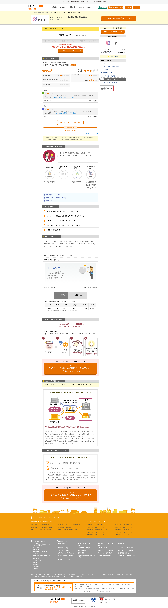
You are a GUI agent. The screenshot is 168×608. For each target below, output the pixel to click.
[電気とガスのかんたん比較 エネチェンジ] (37, 7)
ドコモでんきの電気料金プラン (105, 553)
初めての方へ (103, 7)
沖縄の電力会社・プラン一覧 (122, 534)
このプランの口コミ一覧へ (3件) (71, 122)
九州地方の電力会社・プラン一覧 (123, 532)
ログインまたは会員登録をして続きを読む (63, 97)
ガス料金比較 (121, 543)
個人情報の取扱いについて (114, 574)
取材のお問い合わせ (54, 576)
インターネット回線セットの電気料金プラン (69, 524)
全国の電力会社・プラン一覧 (96, 521)
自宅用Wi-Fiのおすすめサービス (66, 555)
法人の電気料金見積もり (84, 548)
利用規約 (103, 574)
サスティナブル (37, 560)
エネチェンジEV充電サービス (105, 555)
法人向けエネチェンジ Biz (45, 574)
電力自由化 (35, 564)
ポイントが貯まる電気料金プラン (66, 527)
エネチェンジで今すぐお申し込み (113, 31)
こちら (58, 384)
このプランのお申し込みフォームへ (119, 18)
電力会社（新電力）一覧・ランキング (86, 544)
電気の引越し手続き (63, 548)
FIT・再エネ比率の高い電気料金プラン (42, 530)
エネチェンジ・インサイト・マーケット (126, 556)
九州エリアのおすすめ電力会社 (66, 553)
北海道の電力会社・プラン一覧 (95, 524)
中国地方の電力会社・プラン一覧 (123, 527)
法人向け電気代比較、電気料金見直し (41, 556)
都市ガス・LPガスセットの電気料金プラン (43, 527)
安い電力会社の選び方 (123, 553)
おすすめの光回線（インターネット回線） (86, 556)
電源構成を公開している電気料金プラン (68, 530)
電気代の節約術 (82, 550)
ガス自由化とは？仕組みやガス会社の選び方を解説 (41, 544)
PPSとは (73, 576)
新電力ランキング (102, 548)
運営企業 (34, 574)
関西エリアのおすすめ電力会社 (125, 550)
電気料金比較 (61, 543)
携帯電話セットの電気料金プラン (40, 524)
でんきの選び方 (37, 553)
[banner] (53, 587)
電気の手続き (115, 7)
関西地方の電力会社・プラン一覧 (123, 524)
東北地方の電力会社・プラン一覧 (95, 527)
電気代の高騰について (83, 553)
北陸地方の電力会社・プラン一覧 (95, 534)
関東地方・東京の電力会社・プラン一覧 (97, 529)
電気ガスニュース (37, 562)
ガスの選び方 (36, 558)
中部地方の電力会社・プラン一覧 (95, 532)
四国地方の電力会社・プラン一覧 (123, 529)
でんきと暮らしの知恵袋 (85, 7)
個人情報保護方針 (127, 574)
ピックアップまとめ (38, 568)
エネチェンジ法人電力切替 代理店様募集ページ (67, 574)
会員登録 (129, 7)
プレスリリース (85, 574)
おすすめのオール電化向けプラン (126, 548)
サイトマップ (65, 576)
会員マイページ (95, 574)
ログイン (136, 7)
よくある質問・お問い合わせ (39, 576)
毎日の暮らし (36, 549)
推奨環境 (79, 576)
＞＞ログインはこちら (92, 133)
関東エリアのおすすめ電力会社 (105, 550)
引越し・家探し (37, 547)
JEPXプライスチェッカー (64, 559)
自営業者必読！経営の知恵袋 (40, 551)
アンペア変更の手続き (63, 550)
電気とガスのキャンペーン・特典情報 (106, 544)
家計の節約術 (36, 566)
